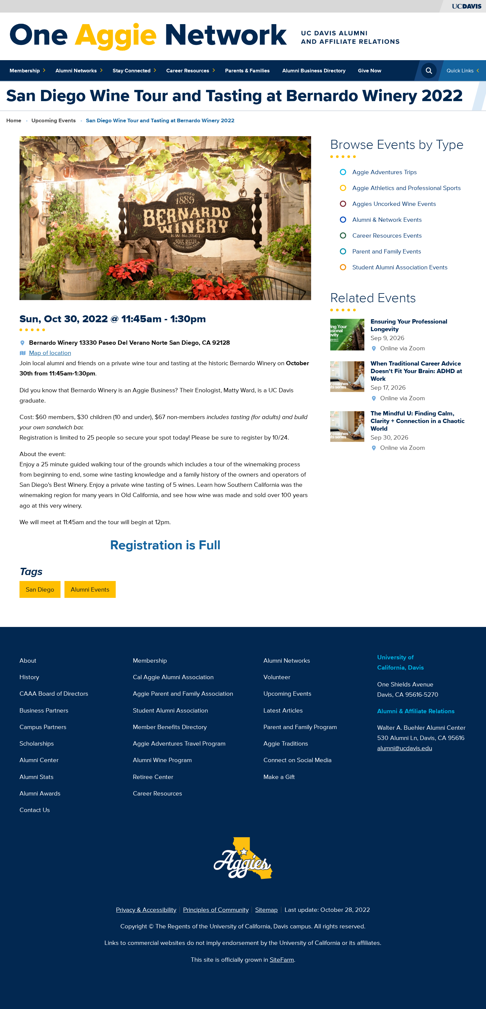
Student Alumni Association (170, 710)
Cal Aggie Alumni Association (173, 676)
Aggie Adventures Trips (384, 171)
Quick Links (460, 70)
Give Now (369, 70)
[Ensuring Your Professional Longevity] (347, 333)
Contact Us (35, 809)
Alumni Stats (37, 776)
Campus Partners (43, 726)
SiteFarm (282, 959)
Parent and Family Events (386, 251)
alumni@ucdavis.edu (404, 748)
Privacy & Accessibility (146, 909)
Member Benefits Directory (170, 726)
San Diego (40, 589)
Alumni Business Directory (313, 70)
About (28, 660)
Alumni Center (39, 759)
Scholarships (37, 743)
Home (13, 120)
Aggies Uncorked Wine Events (394, 203)
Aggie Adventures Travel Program (179, 743)
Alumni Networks (76, 70)
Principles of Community (216, 909)
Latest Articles (283, 710)
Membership (25, 70)
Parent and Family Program (300, 726)
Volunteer (276, 676)
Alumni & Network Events (387, 219)
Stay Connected (131, 70)
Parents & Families (247, 70)
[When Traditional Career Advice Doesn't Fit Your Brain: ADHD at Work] (347, 376)
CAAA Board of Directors (54, 693)
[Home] (240, 35)
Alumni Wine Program (162, 759)
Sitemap (266, 909)
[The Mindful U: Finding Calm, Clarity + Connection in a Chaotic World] (347, 425)
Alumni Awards (40, 793)
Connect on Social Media (297, 759)
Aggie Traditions (285, 743)
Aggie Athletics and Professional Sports (406, 187)
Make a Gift (279, 776)
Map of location (50, 352)
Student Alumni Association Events (400, 267)
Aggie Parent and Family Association (183, 693)
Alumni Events (90, 589)
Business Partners (44, 710)
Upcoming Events (53, 120)
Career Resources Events (387, 235)
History (29, 676)
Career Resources (187, 70)
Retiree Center (153, 776)
